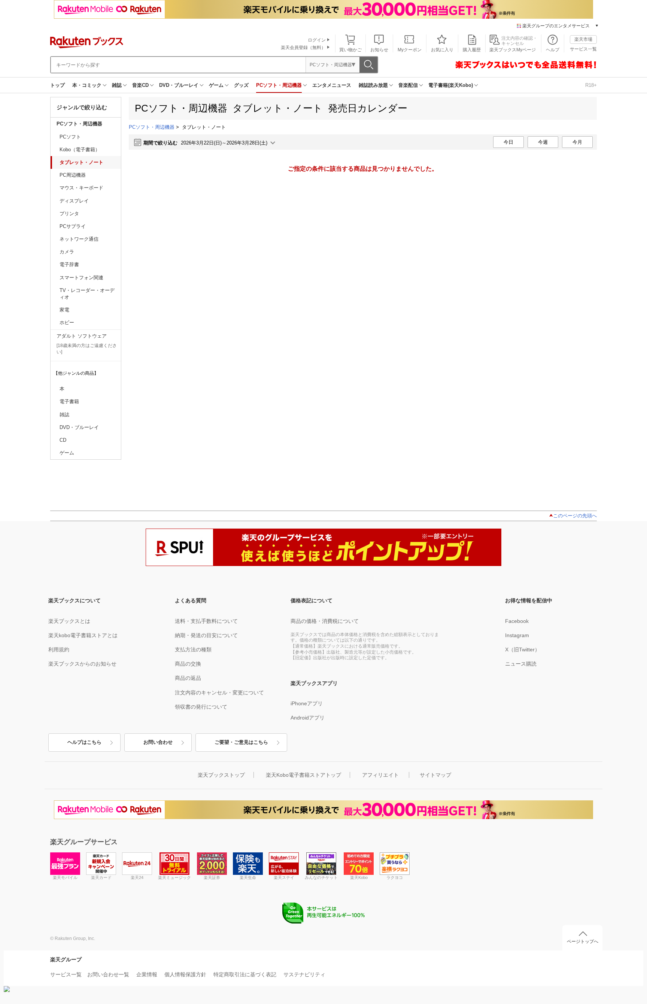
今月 (577, 142)
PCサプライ (73, 226)
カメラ (67, 252)
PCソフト (70, 137)
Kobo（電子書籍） (80, 149)
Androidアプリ (308, 718)
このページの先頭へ (575, 515)
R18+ (591, 85)
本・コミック (86, 85)
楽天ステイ (284, 877)
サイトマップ (435, 775)
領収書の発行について (201, 707)
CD (63, 440)
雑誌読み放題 (373, 85)
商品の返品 (188, 678)
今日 (508, 142)
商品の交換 (188, 664)
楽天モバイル (65, 877)
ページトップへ (582, 941)
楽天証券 (212, 877)
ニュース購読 (521, 664)
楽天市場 (583, 39)
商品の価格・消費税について (325, 621)
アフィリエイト (380, 775)
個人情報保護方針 (185, 974)
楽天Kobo (359, 877)
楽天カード (101, 877)
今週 (543, 142)
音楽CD (140, 85)
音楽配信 (408, 85)
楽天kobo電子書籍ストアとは (83, 635)
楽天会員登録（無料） (303, 47)
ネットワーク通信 (79, 239)
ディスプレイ (74, 201)
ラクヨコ (394, 877)
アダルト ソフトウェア (82, 336)
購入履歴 (472, 49)
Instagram (517, 635)
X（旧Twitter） (522, 649)
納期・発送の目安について (206, 635)
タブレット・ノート (81, 162)
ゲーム (216, 85)
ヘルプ (552, 49)
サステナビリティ (304, 974)
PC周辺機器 (73, 175)
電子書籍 (69, 401)
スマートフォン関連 (81, 277)
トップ (57, 85)
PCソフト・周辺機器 (279, 85)
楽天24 (137, 877)
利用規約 (58, 649)
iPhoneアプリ (307, 703)
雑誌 (117, 85)
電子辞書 (69, 264)
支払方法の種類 (193, 649)
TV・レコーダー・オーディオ (87, 293)
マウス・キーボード (81, 188)
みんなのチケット (321, 877)
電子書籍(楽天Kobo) (450, 85)
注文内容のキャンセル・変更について (219, 693)
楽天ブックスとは (69, 621)
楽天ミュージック (174, 877)
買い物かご (350, 49)
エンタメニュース (331, 85)
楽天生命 (248, 877)
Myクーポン (410, 49)
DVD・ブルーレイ (178, 85)
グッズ (241, 85)
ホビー (67, 322)
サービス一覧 (583, 49)
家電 (64, 310)
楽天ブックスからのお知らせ (82, 664)
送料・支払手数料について (206, 621)
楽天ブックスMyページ (512, 49)
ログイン (317, 40)
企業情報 (146, 974)
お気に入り (442, 49)
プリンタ (69, 213)
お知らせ (379, 49)
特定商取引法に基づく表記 (244, 974)
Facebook (517, 621)
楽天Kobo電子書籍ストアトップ (303, 775)
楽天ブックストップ (221, 775)
